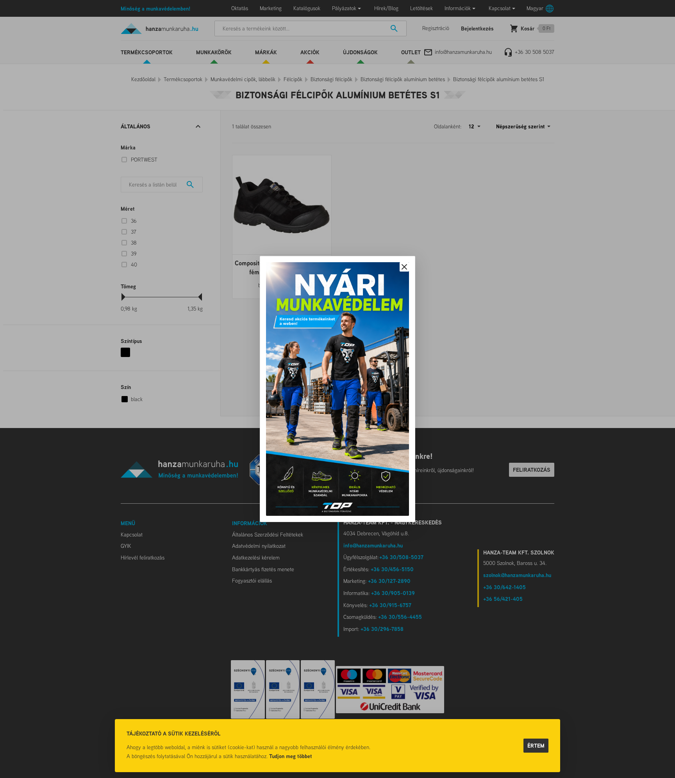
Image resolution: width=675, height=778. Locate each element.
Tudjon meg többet (290, 756)
